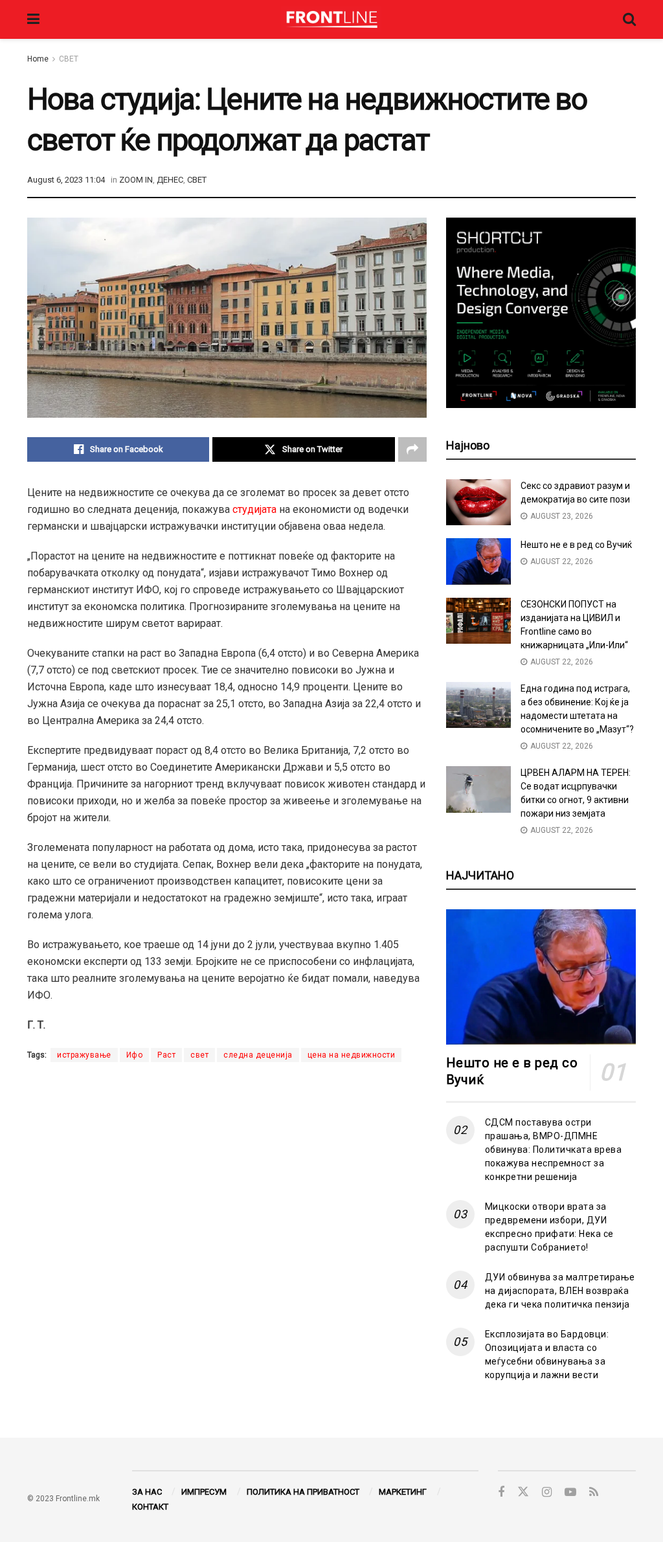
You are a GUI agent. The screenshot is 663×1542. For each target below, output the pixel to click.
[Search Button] (629, 19)
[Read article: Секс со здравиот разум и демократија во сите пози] (478, 502)
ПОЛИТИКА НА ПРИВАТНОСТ (303, 1492)
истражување (84, 1055)
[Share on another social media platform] (412, 449)
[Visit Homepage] (331, 19)
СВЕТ (68, 58)
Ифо (134, 1055)
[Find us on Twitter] (523, 1492)
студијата (254, 509)
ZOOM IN (136, 180)
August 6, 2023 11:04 (66, 180)
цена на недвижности (352, 1055)
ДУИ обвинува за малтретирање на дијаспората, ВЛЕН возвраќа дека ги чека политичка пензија (560, 1291)
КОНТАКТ (150, 1507)
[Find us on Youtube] (570, 1492)
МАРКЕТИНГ (403, 1492)
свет (199, 1055)
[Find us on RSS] (593, 1492)
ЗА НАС (147, 1492)
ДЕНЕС (170, 180)
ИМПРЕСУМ (204, 1492)
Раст (166, 1055)
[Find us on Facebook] (501, 1492)
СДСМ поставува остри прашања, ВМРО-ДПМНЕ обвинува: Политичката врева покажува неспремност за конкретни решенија (553, 1149)
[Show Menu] (33, 19)
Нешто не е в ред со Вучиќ (576, 544)
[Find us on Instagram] (547, 1492)
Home (38, 58)
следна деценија (258, 1055)
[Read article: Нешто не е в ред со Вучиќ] (478, 561)
